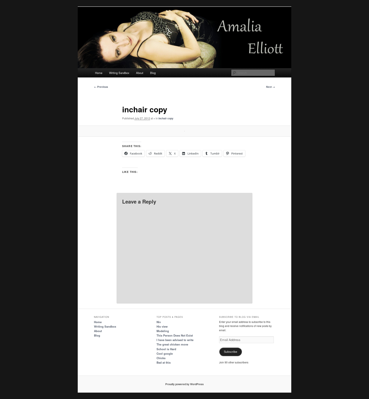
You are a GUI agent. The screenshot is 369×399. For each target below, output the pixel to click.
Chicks (161, 358)
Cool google (165, 353)
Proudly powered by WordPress (184, 384)
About (139, 73)
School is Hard (166, 349)
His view (162, 326)
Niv (159, 322)
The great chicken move (172, 344)
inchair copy (165, 118)
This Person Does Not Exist (175, 335)
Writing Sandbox (119, 73)
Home (98, 73)
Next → (270, 87)
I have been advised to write (175, 340)
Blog (153, 73)
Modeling (163, 331)
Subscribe (230, 351)
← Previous (101, 87)
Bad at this (164, 362)
